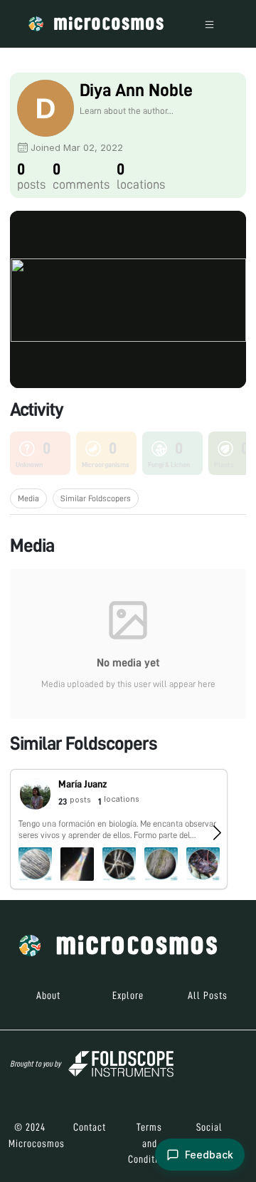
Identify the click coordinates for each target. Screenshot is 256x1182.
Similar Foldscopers (95, 498)
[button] (119, 829)
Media (28, 498)
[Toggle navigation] (209, 23)
